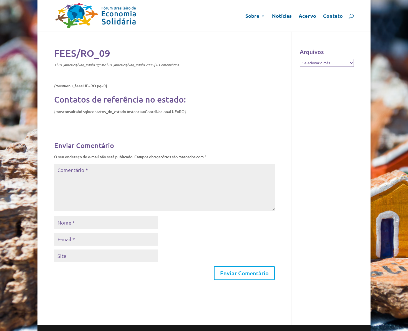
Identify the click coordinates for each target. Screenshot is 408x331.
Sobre (252, 16)
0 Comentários (167, 64)
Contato (333, 16)
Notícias (282, 16)
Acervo (307, 16)
